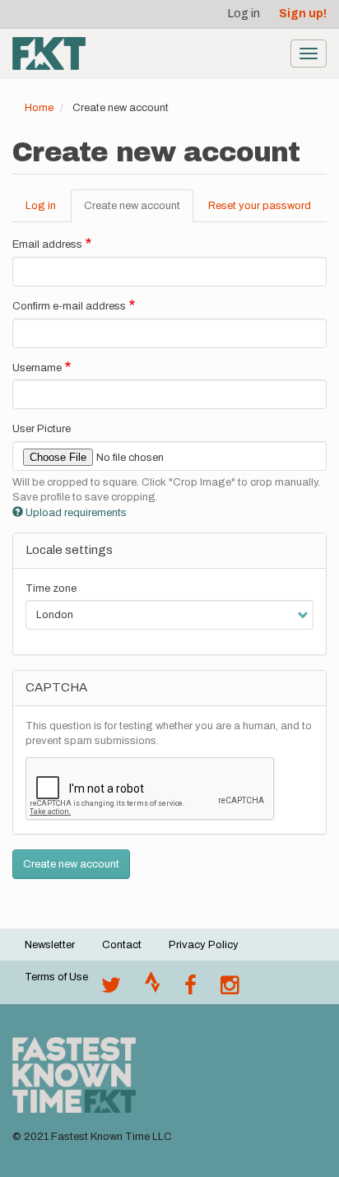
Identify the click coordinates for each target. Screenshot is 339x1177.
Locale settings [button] (69, 549)
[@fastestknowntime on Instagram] (230, 989)
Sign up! (303, 13)
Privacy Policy (204, 945)
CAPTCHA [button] (56, 687)
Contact (122, 945)
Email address (47, 244)
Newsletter (50, 945)
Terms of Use (56, 977)
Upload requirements (76, 513)
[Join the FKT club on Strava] (152, 989)
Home (39, 108)
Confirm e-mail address (69, 306)
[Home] (49, 53)
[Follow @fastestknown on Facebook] (190, 989)
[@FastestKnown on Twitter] (111, 989)
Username (37, 368)
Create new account (138, 211)
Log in (244, 13)
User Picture (41, 429)
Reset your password (259, 206)
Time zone (51, 588)
